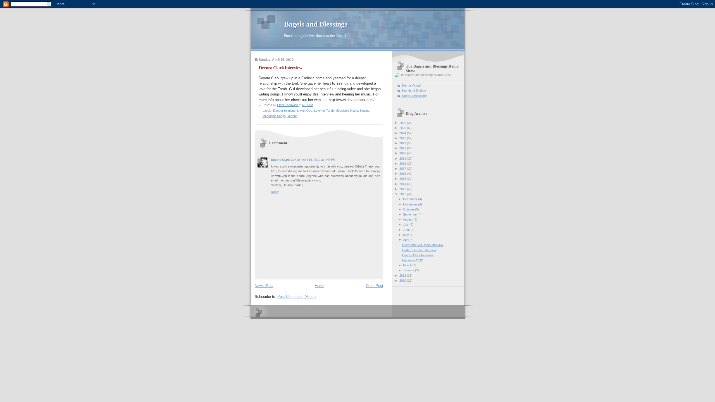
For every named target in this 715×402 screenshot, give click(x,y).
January (409, 270)
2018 (403, 163)
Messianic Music (346, 110)
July (406, 224)
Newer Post (264, 286)
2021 (403, 148)
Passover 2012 (412, 260)
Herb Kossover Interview (419, 250)
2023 (403, 138)
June (407, 229)
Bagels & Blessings (414, 95)
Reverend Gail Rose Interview (422, 245)
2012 (403, 194)
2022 (403, 143)
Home (319, 286)
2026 (403, 123)
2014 (403, 184)
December (410, 199)
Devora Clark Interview (280, 67)
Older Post (374, 286)
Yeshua (292, 116)
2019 (403, 158)
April (406, 239)
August (408, 219)
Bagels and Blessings (315, 24)
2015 (403, 178)
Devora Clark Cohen (285, 159)
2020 (403, 153)
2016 (403, 173)
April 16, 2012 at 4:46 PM (318, 159)
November (410, 204)
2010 (403, 280)
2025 (403, 128)
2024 (403, 133)
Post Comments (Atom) (296, 297)
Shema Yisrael (411, 85)
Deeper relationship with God (292, 110)
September (411, 214)
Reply (275, 191)
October (409, 209)
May (406, 234)
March (408, 265)
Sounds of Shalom (413, 90)
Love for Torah (324, 110)
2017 (403, 168)
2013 (403, 189)
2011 (403, 275)
